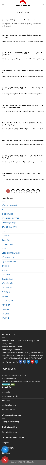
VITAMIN (5, 318)
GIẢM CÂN (6, 240)
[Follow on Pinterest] (32, 362)
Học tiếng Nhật (7, 244)
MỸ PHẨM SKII (8, 257)
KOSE (4, 249)
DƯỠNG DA (6, 236)
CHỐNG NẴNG (7, 214)
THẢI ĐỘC (6, 292)
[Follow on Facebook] (20, 362)
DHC (3, 231)
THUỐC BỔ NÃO (8, 301)
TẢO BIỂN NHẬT (8, 288)
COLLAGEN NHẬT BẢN (10, 218)
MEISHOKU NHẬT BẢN (11, 253)
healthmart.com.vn (9, 405)
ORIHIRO (5, 266)
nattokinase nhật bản (10, 396)
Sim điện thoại (7, 279)
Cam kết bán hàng (9, 432)
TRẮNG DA (6, 305)
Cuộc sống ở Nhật (9, 223)
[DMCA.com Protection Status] (8, 384)
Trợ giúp (5, 443)
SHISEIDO (6, 275)
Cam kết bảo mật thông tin (13, 437)
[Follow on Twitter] (28, 362)
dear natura (6, 401)
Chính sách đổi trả (9, 427)
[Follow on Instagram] (24, 362)
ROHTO (4, 270)
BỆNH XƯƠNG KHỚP (10, 205)
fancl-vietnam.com (9, 409)
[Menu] (3, 4)
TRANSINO (6, 309)
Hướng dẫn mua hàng (10, 422)
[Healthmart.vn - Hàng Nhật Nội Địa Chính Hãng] (23, 4)
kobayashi (6, 392)
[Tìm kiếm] (43, 4)
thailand (5, 296)
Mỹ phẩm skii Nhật (9, 262)
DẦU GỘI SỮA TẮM (9, 227)
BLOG (4, 210)
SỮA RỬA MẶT (7, 283)
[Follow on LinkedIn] (36, 362)
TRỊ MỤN (5, 314)
